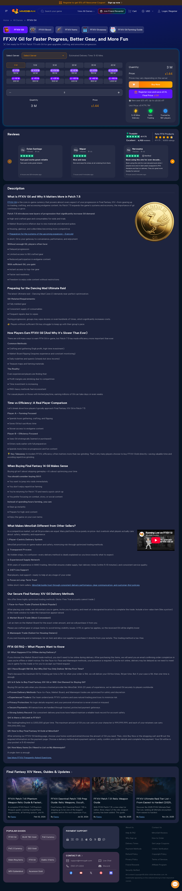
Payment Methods (133, 849)
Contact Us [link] (73, 855)
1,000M (113, 81)
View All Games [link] (85, 11)
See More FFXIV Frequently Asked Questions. (29, 757)
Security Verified (133, 870)
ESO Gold (32, 848)
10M (55, 65)
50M (16, 73)
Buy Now (155, 84)
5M (35, 65)
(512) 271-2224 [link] (77, 866)
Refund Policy (132, 854)
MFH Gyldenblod (16, 871)
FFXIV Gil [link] (31, 20)
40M (113, 65)
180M (113, 73)
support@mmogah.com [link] (81, 861)
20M (74, 65)
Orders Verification (160, 849)
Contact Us (157, 827)
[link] (15, 11)
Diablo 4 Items (47, 860)
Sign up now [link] (114, 2)
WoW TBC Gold (29, 837)
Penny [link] (13, 817)
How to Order (158, 838)
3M (15, 65)
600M (74, 81)
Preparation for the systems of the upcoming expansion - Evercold (41, 234)
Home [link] (6, 20)
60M (35, 73)
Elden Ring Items (16, 860)
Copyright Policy (159, 854)
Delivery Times (132, 843)
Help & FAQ (131, 833)
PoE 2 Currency (15, 848)
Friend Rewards (132, 865)
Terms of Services (159, 859)
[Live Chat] (175, 884)
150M (93, 73)
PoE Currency (48, 837)
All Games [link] (18, 20)
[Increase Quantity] (118, 92)
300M (35, 81)
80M (54, 73)
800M (93, 81)
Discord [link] (106, 866)
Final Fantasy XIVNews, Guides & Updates (38, 772)
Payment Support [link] (76, 831)
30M (93, 65)
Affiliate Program (159, 865)
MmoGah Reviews (160, 833)
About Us (130, 827)
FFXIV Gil (12, 202)
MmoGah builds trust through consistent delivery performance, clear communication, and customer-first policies (86, 585)
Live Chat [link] (107, 861)
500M (55, 81)
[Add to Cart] (134, 84)
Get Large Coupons (160, 843)
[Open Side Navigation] (6, 11)
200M (16, 81)
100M (74, 73)
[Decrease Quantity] (10, 92)
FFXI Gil (32, 860)
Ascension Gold (36, 871)
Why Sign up (131, 838)
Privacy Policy (132, 859)
